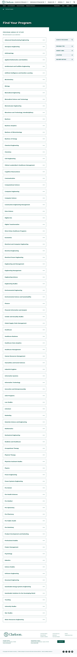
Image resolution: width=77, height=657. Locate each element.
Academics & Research (21, 2)
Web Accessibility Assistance (47, 651)
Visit (63, 5)
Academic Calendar (44, 636)
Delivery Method (61, 59)
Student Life (51, 2)
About (67, 2)
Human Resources (56, 633)
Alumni (4, 5)
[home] (3, 9)
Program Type (60, 46)
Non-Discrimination (56, 636)
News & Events (43, 635)
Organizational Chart (68, 635)
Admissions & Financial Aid (37, 2)
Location (59, 55)
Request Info (57, 5)
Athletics (60, 2)
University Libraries (43, 633)
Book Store (55, 635)
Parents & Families (20, 5)
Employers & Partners (30, 5)
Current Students (11, 5)
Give (72, 5)
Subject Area (60, 50)
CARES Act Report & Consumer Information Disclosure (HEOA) (29, 651)
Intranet (66, 633)
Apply (68, 5)
